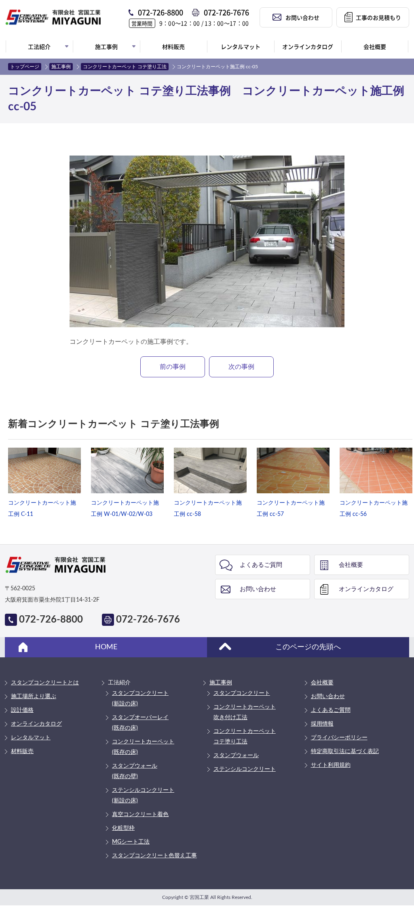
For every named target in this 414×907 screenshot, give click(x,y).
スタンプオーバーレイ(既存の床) (140, 723)
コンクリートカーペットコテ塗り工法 (244, 736)
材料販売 (22, 751)
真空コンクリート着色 (140, 814)
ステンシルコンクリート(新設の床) (143, 795)
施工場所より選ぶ (33, 696)
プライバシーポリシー (339, 738)
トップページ (24, 66)
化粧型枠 (123, 828)
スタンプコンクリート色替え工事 (154, 856)
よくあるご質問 (261, 565)
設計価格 (22, 710)
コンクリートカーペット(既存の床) (143, 747)
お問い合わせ (258, 589)
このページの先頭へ (308, 647)
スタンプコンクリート (241, 693)
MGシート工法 (131, 842)
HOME (106, 647)
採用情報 (322, 724)
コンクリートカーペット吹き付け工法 (244, 712)
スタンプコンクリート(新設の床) (140, 698)
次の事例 (241, 367)
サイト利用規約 (331, 765)
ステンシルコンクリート (244, 769)
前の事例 (173, 367)
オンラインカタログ (366, 589)
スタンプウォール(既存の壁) (134, 771)
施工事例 (61, 66)
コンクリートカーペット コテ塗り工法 (125, 66)
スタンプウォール (236, 755)
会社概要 (351, 565)
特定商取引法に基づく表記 (345, 751)
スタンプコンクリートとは (45, 683)
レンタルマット (31, 738)
